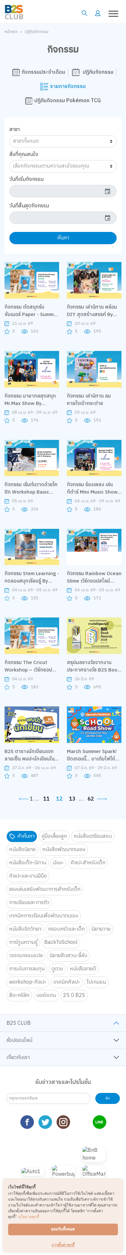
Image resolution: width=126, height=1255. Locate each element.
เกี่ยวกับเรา (18, 1057)
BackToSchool (61, 942)
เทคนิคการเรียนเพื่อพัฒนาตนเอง (43, 915)
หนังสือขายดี (83, 969)
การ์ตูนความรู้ (23, 942)
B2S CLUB (18, 1023)
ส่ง (107, 1098)
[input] (63, 191)
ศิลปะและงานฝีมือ (28, 876)
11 (46, 799)
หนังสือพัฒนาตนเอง (63, 849)
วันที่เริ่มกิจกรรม (26, 179)
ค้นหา (63, 238)
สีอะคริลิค (19, 995)
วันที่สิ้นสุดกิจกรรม (29, 206)
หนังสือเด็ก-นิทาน (27, 862)
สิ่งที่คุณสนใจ (23, 154)
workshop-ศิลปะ (28, 982)
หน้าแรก (11, 32)
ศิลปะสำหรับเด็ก (87, 862)
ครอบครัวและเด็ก (66, 929)
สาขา (14, 129)
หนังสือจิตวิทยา (25, 929)
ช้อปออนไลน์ (19, 1040)
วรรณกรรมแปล (26, 955)
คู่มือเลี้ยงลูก (54, 836)
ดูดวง (57, 969)
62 (91, 799)
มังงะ (58, 862)
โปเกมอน (96, 982)
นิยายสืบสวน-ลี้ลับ (68, 955)
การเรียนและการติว (29, 902)
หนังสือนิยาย (22, 849)
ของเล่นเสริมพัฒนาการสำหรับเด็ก (44, 889)
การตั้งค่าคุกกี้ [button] (63, 1244)
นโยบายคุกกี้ (28, 1216)
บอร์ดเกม (46, 995)
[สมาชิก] (97, 13)
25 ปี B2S (74, 995)
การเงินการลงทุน (27, 969)
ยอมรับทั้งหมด (63, 1229)
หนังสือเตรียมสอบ (93, 836)
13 (72, 799)
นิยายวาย (100, 929)
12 (59, 799)
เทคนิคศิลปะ (66, 982)
